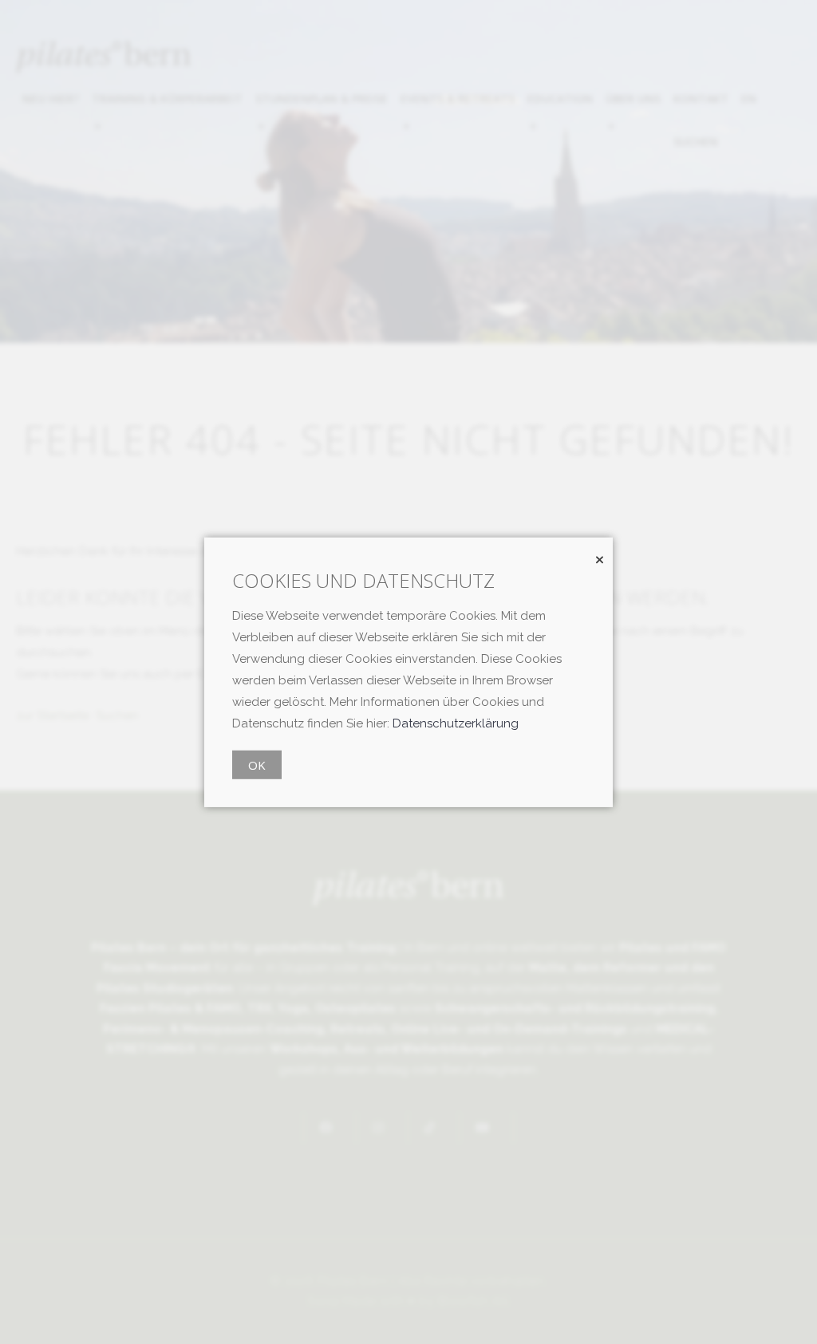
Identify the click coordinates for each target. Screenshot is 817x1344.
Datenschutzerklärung (456, 723)
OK (257, 765)
